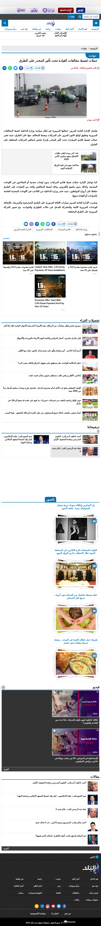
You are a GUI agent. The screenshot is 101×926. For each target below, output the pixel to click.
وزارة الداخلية (81, 229)
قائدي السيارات (64, 229)
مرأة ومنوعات (10, 29)
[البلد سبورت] (66, 10)
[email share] (4, 68)
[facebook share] (21, 68)
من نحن (67, 913)
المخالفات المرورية (44, 229)
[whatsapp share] (10, 68)
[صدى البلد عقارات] (34, 10)
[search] (5, 23)
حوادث (58, 29)
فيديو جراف (93, 893)
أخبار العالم (38, 886)
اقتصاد (58, 893)
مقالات (76, 900)
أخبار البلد (69, 29)
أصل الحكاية (18, 886)
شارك (27, 68)
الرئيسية (95, 29)
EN (72, 17)
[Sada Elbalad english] (21, 10)
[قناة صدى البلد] (80, 10)
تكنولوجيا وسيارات (35, 893)
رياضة (48, 29)
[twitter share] (15, 68)
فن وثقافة (36, 29)
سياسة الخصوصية (38, 913)
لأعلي (92, 857)
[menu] (96, 23)
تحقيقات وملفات (91, 900)
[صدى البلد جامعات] (48, 10)
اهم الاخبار (82, 29)
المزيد (6, 769)
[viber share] (31, 224)
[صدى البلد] (50, 23)
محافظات (75, 893)
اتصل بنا (55, 913)
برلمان (20, 893)
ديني (59, 886)
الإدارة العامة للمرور (22, 229)
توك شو (24, 29)
